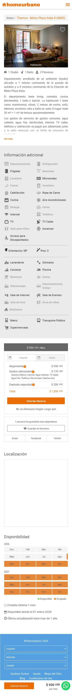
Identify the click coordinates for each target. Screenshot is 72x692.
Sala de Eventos (52, 295)
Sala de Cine (17, 302)
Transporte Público (53, 320)
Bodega (14, 207)
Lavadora (16, 178)
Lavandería (17, 262)
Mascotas (48, 171)
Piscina (46, 270)
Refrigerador (50, 164)
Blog (22, 678)
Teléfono (47, 214)
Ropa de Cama (51, 193)
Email (15, 438)
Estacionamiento (20, 164)
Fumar (14, 185)
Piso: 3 (45, 251)
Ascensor (48, 228)
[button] (24, 366)
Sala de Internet (19, 295)
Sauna (46, 277)
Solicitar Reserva (19, 685)
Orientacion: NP (17, 251)
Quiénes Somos (20, 674)
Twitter (57, 438)
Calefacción (17, 193)
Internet (15, 214)
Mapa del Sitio (52, 674)
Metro (13, 320)
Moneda (11, 657)
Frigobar (15, 171)
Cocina (14, 200)
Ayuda (37, 674)
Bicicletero (16, 309)
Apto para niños (19, 228)
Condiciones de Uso (40, 678)
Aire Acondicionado (54, 200)
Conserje (15, 270)
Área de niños (50, 302)
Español (11, 648)
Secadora (48, 185)
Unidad (10, 665)
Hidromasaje (18, 286)
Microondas (49, 178)
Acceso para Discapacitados (19, 238)
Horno (46, 207)
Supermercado (19, 327)
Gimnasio (48, 262)
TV (12, 221)
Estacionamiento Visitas (52, 286)
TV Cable (47, 221)
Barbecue (16, 277)
